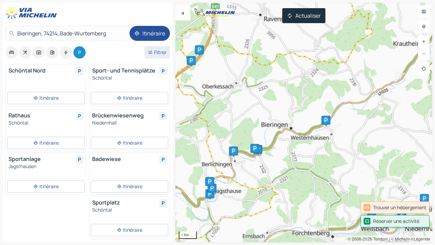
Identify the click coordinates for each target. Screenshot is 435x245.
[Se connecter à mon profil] (424, 11)
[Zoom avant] (424, 41)
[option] (11, 52)
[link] (395, 207)
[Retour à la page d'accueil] (32, 12)
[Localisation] (424, 69)
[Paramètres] (424, 26)
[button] (199, 49)
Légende (422, 239)
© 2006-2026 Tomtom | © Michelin (379, 239)
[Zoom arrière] (424, 54)
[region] (303, 122)
